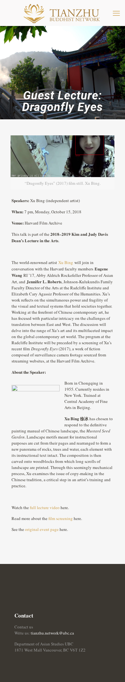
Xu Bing (65, 262)
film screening (60, 518)
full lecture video (45, 507)
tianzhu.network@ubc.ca (52, 633)
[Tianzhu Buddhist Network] (62, 12)
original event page (42, 529)
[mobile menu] (116, 12)
